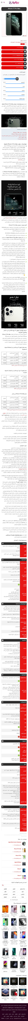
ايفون (14, 889)
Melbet (2, 1018)
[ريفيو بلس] (14, 2)
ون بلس (14, 897)
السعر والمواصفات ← (17, 845)
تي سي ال (25, 1018)
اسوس (7, 1016)
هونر (5, 891)
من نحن (11, 1018)
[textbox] (14, 260)
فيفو (14, 894)
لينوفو (5, 897)
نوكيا (23, 897)
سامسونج (22, 889)
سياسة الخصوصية (18, 1018)
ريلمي (14, 891)
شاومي (22, 894)
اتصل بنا (7, 1018)
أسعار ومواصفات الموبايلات (16, 42)
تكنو (4, 1016)
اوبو (23, 891)
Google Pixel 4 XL (23, 469)
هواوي (5, 889)
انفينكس (5, 894)
